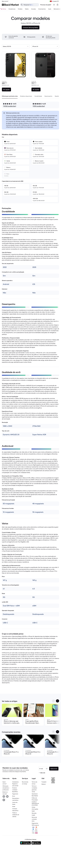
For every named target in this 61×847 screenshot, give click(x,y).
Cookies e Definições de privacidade (35, 803)
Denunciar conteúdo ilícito (34, 819)
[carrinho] (57, 4)
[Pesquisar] (21, 4)
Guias (13, 806)
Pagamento (15, 794)
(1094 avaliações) (39, 106)
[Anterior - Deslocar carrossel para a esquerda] (53, 700)
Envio (13, 796)
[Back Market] (10, 5)
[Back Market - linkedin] (7, 796)
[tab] (10, 96)
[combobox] (16, 46)
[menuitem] (12, 9)
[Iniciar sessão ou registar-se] (54, 4)
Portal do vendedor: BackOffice (15, 789)
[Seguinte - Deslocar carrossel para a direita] (57, 700)
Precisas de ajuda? (45, 5)
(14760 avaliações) (9, 106)
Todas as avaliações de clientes (15, 814)
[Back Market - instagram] (4, 796)
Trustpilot (44, 782)
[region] (30, 715)
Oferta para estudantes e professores (6, 787)
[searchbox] (30, 4)
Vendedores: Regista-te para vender (15, 783)
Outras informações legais (35, 809)
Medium (44, 784)
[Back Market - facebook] (4, 800)
